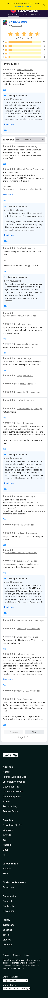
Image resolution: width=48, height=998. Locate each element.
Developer (8, 911)
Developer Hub (11, 786)
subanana (21, 561)
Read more (9, 124)
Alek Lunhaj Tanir (24, 620)
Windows (8, 830)
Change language (10, 977)
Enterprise (8, 887)
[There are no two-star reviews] (25, 53)
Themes (25, 14)
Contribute (9, 906)
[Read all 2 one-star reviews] (25, 57)
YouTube (7, 929)
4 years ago (29, 400)
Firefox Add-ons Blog (15, 776)
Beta (5, 873)
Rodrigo (20, 384)
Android (7, 844)
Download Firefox (13, 825)
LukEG (20, 400)
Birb (19, 324)
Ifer (18, 358)
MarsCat (17, 25)
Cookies (17, 955)
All (4, 854)
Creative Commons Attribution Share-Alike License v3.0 (21, 966)
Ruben (20, 654)
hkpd (19, 375)
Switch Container (18, 22)
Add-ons (8, 767)
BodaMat (21, 533)
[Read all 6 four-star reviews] (25, 46)
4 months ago (32, 146)
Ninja (19, 699)
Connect (7, 901)
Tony (19, 423)
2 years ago (26, 358)
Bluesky (7, 939)
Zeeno (20, 496)
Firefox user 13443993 (15, 316)
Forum (6, 801)
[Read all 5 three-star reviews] (25, 50)
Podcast (7, 944)
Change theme (9, 985)
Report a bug (10, 806)
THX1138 (21, 146)
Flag (4, 89)
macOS (7, 835)
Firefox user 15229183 (15, 552)
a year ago (32, 248)
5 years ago (29, 525)
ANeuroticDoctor (24, 169)
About (6, 771)
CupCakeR (22, 248)
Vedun (20, 525)
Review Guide (10, 811)
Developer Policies (13, 791)
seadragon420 (23, 408)
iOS (5, 840)
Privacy (6, 955)
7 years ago (27, 69)
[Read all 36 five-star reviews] (25, 42)
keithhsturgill (22, 628)
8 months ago (39, 169)
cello (19, 69)
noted (27, 960)
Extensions (13, 14)
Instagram (8, 924)
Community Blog (12, 796)
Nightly (7, 868)
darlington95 (22, 392)
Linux (6, 849)
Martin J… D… (23, 691)
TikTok (6, 934)
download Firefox (23, 6)
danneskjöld (22, 344)
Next (34, 732)
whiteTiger (21, 637)
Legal (27, 955)
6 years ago (38, 620)
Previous (13, 732)
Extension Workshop (14, 781)
